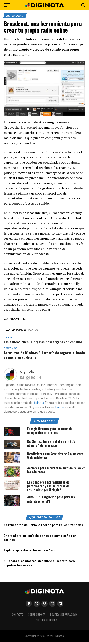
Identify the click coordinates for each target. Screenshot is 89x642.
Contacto (17, 615)
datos (34, 330)
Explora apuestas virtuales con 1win (29, 550)
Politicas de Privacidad (63, 615)
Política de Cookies (46, 620)
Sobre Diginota (36, 615)
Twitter (59, 407)
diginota (27, 372)
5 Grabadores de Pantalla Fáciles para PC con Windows (43, 525)
